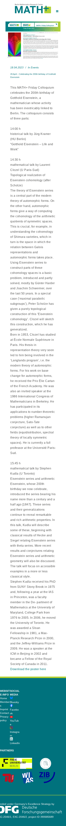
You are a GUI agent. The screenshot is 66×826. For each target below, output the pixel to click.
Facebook (14, 711)
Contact (4, 712)
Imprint (4, 709)
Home (3, 698)
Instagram (14, 733)
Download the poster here (28, 669)
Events (35, 67)
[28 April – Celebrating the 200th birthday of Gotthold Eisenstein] (33, 41)
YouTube (14, 722)
